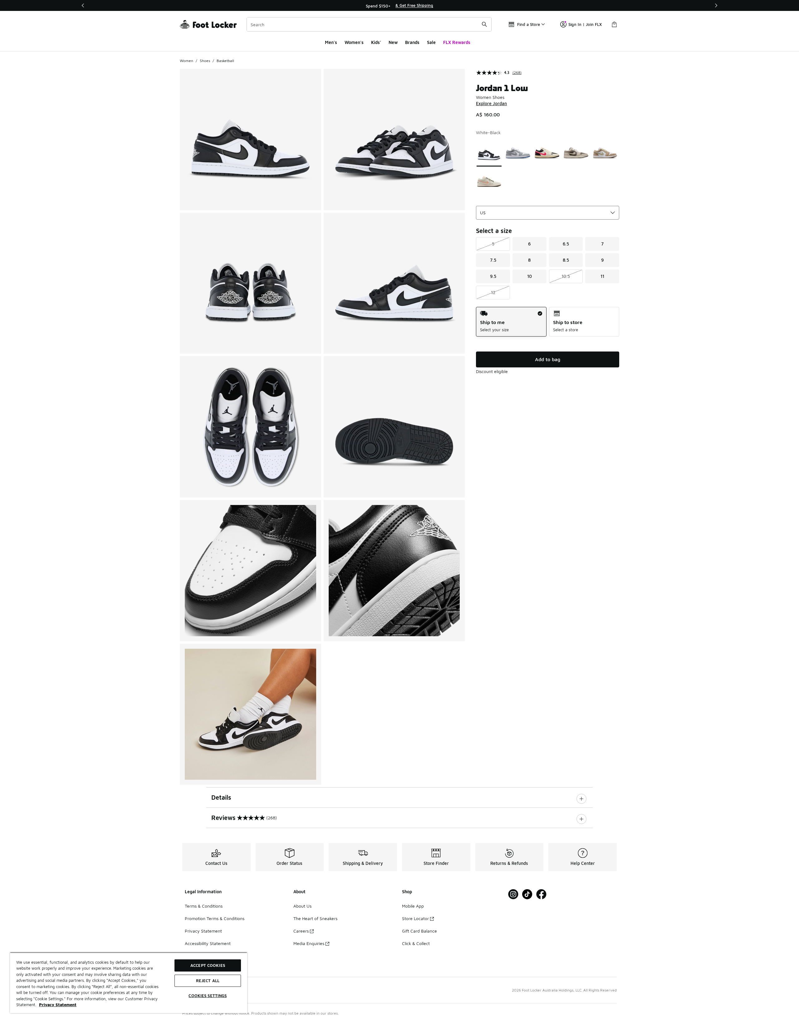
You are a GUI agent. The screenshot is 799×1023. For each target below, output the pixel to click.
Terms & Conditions (204, 906)
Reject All (207, 980)
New (393, 42)
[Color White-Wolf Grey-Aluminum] (518, 152)
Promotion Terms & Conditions (214, 918)
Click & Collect (416, 943)
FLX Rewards (456, 42)
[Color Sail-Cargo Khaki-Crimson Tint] (489, 181)
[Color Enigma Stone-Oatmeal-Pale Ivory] (576, 152)
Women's (354, 42)
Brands (412, 42)
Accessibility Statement (208, 943)
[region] (399, 5)
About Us (302, 906)
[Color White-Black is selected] (489, 152)
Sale (431, 42)
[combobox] (369, 24)
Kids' (376, 42)
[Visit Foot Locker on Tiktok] (527, 894)
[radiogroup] (547, 322)
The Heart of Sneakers (315, 918)
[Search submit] (484, 24)
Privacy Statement (203, 930)
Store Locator (415, 918)
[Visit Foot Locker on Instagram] (513, 894)
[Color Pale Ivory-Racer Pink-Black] (547, 152)
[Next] (716, 5)
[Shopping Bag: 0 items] (614, 24)
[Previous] (83, 5)
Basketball (225, 60)
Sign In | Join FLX (585, 24)
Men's (331, 42)
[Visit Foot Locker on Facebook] (541, 894)
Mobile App (413, 906)
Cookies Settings (208, 995)
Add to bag (547, 359)
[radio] (511, 322)
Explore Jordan (491, 103)
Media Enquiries (308, 943)
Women (186, 60)
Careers (301, 930)
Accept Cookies (207, 965)
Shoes (205, 60)
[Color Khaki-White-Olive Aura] (605, 152)
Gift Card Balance (419, 930)
